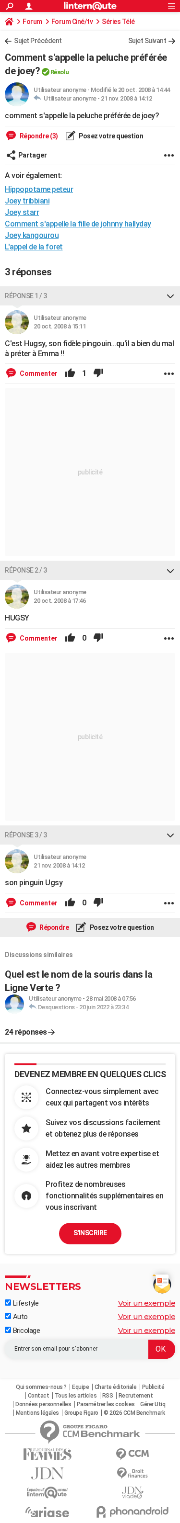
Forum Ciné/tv (72, 21)
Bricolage (25, 1330)
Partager (32, 155)
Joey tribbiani (27, 200)
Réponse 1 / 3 (26, 296)
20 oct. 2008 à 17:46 (59, 600)
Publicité (153, 1387)
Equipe (80, 1387)
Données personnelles (43, 1404)
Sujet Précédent (38, 41)
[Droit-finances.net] (133, 1473)
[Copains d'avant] (47, 1493)
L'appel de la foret (34, 246)
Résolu (59, 72)
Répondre (53, 927)
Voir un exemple (147, 1303)
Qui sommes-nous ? (41, 1387)
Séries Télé (118, 21)
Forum (32, 21)
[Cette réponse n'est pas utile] (98, 373)
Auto (19, 1316)
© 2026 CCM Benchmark (134, 1413)
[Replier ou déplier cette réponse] (170, 296)
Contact (38, 1395)
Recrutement (136, 1395)
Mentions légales (37, 1413)
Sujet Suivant (147, 41)
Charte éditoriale (116, 1387)
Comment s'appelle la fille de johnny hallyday (78, 223)
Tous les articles (76, 1395)
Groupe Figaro (81, 1413)
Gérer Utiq (152, 1404)
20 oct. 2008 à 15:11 (59, 326)
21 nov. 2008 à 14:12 (126, 98)
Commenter (38, 373)
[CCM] (133, 1454)
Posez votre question (111, 136)
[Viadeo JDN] (133, 1493)
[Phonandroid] (133, 1512)
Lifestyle (24, 1303)
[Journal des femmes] (47, 1454)
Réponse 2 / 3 (26, 570)
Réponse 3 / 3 (26, 835)
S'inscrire (90, 1233)
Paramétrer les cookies (106, 1404)
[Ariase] (47, 1512)
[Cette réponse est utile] (70, 373)
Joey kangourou (32, 235)
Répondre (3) (38, 136)
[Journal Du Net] (47, 1473)
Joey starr (22, 212)
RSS (107, 1395)
